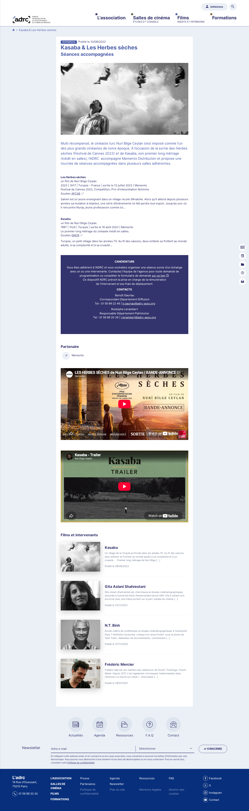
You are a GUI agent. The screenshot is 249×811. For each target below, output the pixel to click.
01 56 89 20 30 (28, 793)
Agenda (115, 778)
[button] (164, 749)
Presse (84, 778)
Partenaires (87, 784)
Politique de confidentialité (80, 762)
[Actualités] (242, 247)
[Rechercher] (233, 7)
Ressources (147, 778)
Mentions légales (150, 789)
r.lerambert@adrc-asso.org (138, 317)
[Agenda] (242, 256)
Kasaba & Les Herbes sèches (37, 30)
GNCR (75, 235)
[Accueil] (31, 19)
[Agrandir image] (124, 99)
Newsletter (117, 784)
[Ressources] (242, 264)
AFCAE (75, 193)
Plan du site (117, 789)
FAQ (171, 778)
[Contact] (242, 281)
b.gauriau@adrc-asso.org (138, 303)
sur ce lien (158, 275)
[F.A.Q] (242, 272)
